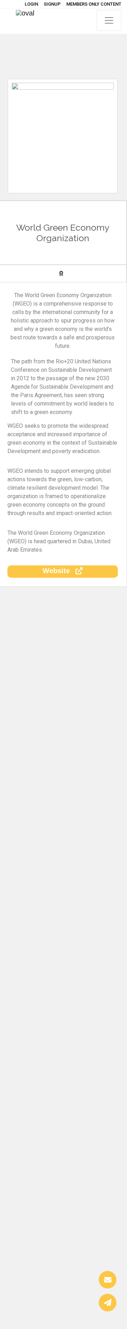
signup (52, 4)
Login (31, 4)
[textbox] (62, 455)
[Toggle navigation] (109, 20)
